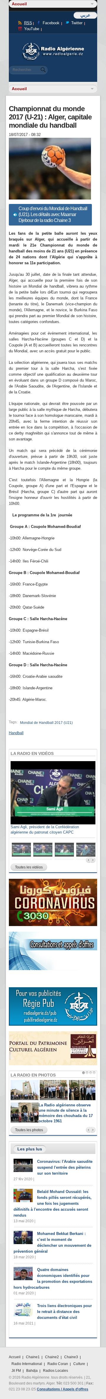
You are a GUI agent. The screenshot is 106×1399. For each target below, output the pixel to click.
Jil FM (16, 1371)
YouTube (31, 29)
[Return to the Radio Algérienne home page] (53, 44)
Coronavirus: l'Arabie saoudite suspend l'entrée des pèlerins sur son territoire (64, 1167)
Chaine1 (33, 1357)
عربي (85, 14)
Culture (79, 1364)
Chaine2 (52, 1357)
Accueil (15, 1357)
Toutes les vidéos (29, 867)
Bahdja (32, 1371)
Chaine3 (71, 1357)
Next (93, 860)
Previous (88, 860)
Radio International (26, 1364)
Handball (16, 733)
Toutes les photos (29, 1130)
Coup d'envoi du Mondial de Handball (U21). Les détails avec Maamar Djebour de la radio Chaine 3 (53, 214)
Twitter (76, 23)
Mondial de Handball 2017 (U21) (46, 723)
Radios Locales (55, 1371)
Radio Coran (57, 1364)
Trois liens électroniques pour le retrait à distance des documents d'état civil (64, 1312)
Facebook (51, 23)
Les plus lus (29, 1149)
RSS (28, 23)
